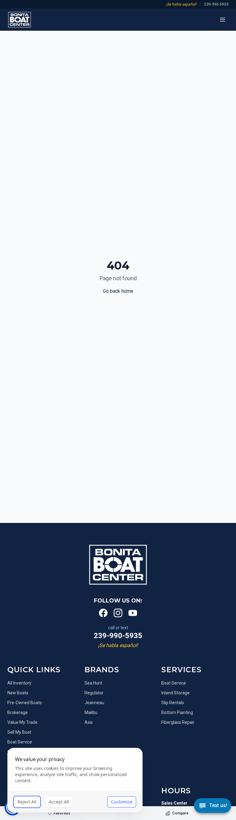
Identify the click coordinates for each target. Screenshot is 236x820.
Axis (89, 722)
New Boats (17, 692)
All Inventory (19, 683)
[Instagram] (118, 613)
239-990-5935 (216, 4)
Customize (121, 802)
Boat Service (173, 683)
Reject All (27, 802)
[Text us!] (212, 806)
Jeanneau (94, 702)
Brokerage (17, 712)
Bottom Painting (177, 712)
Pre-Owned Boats (24, 702)
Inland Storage (175, 692)
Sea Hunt (93, 683)
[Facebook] (103, 613)
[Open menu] (222, 20)
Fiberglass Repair (178, 722)
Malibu (91, 712)
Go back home (118, 291)
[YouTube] (132, 613)
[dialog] (75, 780)
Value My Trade (22, 722)
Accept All (59, 802)
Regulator (94, 692)
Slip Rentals (172, 702)
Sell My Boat (19, 732)
